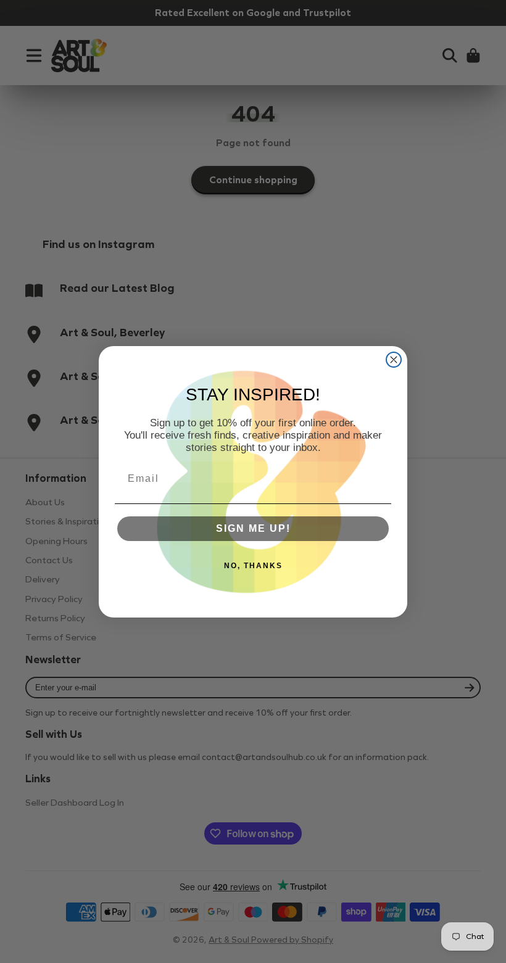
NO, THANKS (253, 565)
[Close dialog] (393, 359)
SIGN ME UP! (253, 528)
